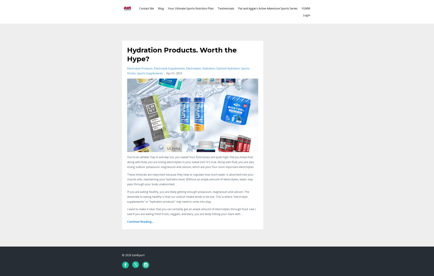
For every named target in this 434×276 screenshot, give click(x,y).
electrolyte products (140, 68)
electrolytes (193, 68)
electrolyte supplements (169, 68)
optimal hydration (228, 68)
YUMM (306, 8)
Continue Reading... (140, 222)
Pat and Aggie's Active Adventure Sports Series (268, 8)
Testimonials (226, 8)
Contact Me (146, 8)
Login (306, 15)
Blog (161, 8)
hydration (208, 68)
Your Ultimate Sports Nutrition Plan (191, 8)
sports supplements (150, 73)
